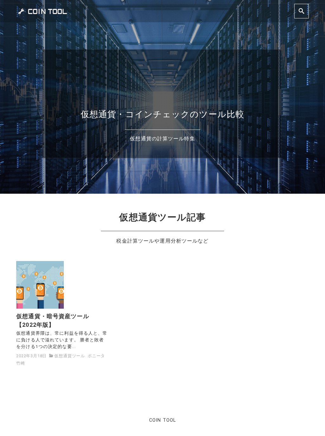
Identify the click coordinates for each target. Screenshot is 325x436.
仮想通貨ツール (69, 355)
